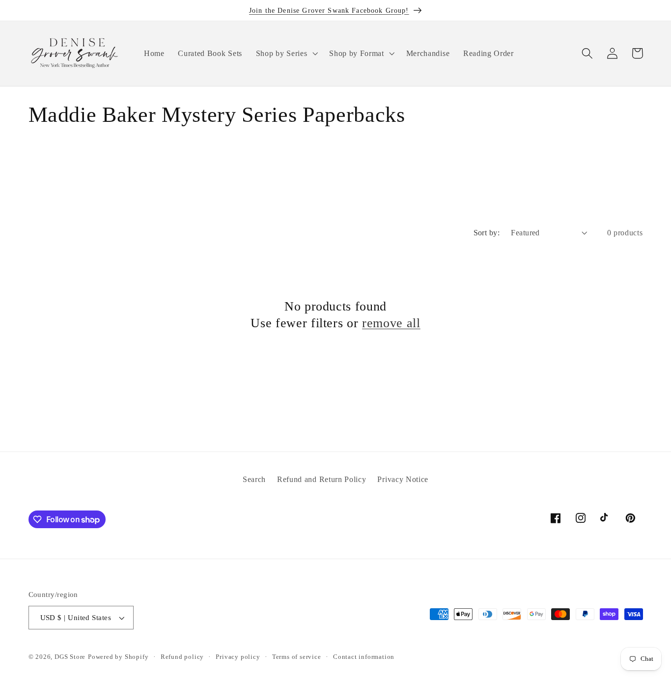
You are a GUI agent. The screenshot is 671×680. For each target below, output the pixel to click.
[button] (286, 53)
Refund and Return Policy (321, 479)
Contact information (363, 656)
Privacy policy (238, 656)
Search (254, 479)
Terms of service (296, 656)
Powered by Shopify (118, 656)
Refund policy (182, 656)
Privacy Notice (402, 479)
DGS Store (70, 656)
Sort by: (487, 232)
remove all (391, 322)
